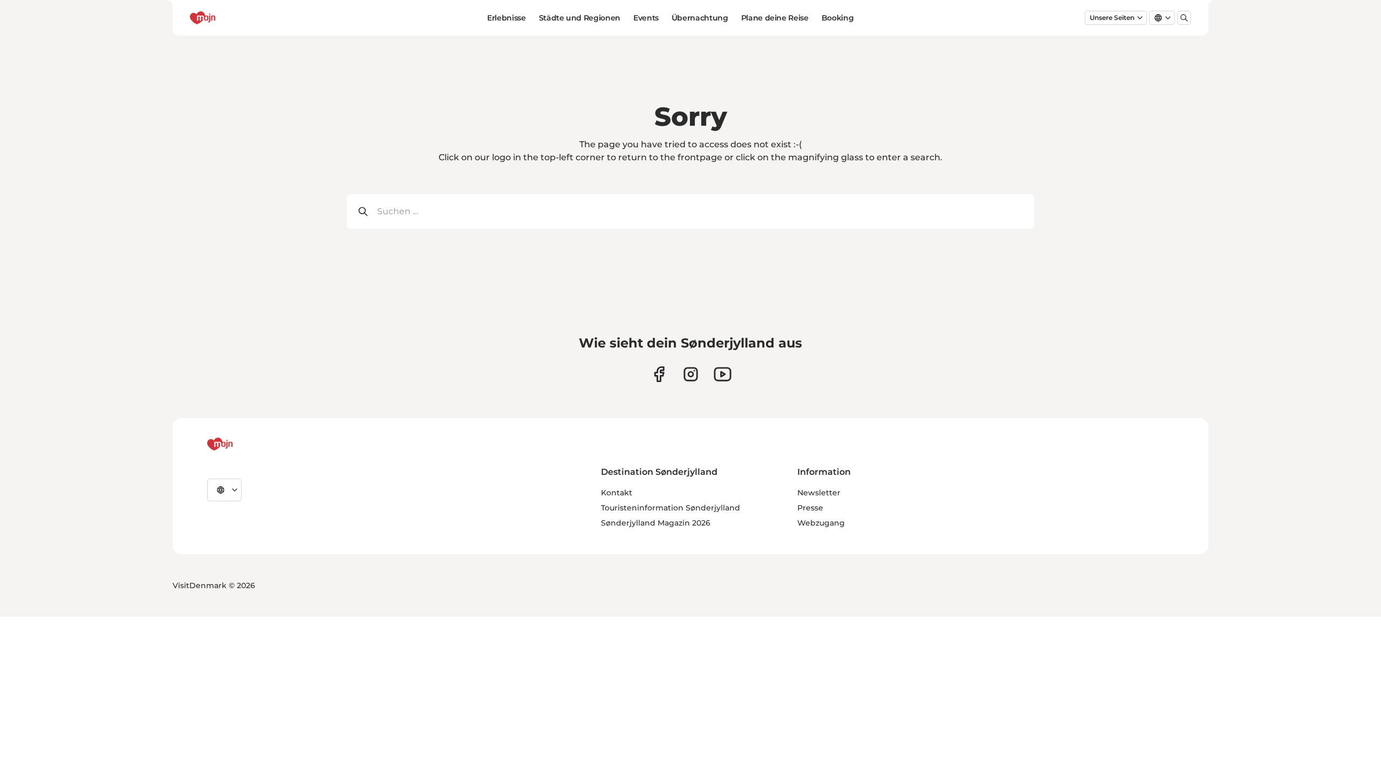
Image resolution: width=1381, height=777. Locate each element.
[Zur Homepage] (223, 17)
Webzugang (821, 523)
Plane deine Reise (775, 18)
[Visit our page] (690, 374)
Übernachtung (700, 18)
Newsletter (818, 492)
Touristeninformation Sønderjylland (670, 508)
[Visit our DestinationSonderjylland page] (659, 374)
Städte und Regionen (579, 18)
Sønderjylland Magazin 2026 (655, 523)
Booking (838, 18)
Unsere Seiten (1112, 17)
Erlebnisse (506, 18)
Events (646, 18)
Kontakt (616, 492)
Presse (810, 508)
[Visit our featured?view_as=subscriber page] (722, 374)
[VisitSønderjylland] (240, 444)
